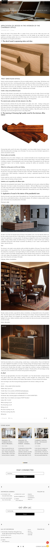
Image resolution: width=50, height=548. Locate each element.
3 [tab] (24, 460)
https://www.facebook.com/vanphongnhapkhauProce (16, 393)
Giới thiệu (30, 532)
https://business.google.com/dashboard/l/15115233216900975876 (22, 395)
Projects (30, 492)
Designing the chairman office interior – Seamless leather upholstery (24, 442)
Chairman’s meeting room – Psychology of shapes (41, 441)
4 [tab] (25, 460)
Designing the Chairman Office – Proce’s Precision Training (7, 442)
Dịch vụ (29, 529)
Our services (31, 493)
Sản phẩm (30, 530)
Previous (1, 485)
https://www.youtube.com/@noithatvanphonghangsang (16, 391)
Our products (31, 495)
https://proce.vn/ (8, 388)
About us (30, 497)
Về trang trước (4, 418)
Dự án (29, 527)
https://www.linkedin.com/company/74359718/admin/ (17, 397)
